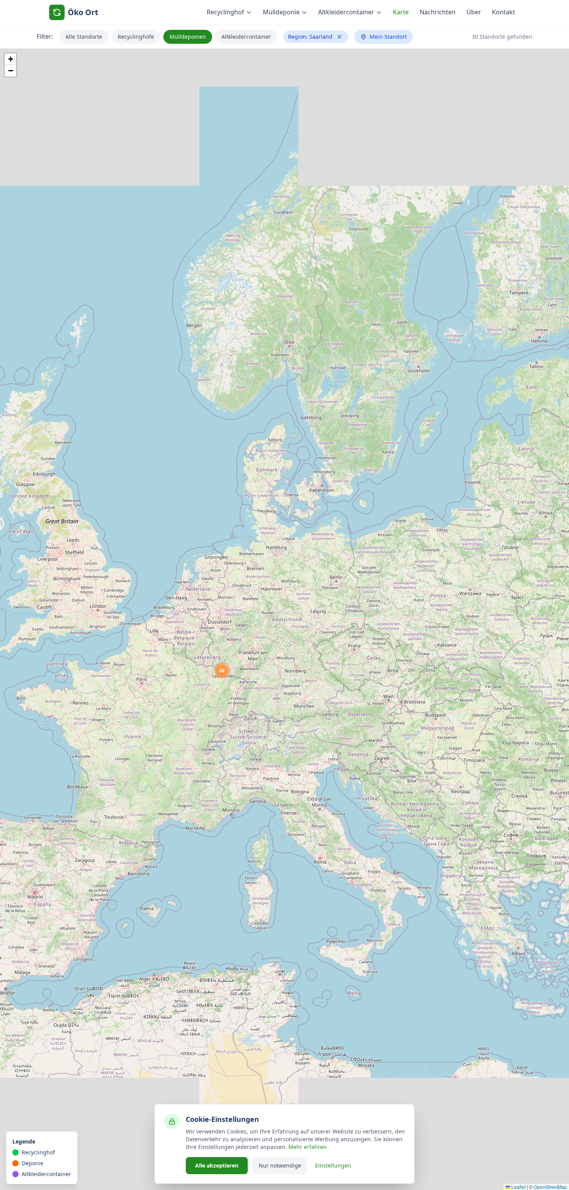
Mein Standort (388, 36)
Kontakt (503, 12)
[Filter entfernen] (339, 37)
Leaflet (518, 1186)
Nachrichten (438, 12)
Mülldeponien (188, 36)
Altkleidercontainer (346, 12)
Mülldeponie (281, 12)
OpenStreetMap (550, 1186)
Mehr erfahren (307, 1147)
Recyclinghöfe (136, 36)
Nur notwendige (280, 1165)
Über (473, 12)
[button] (222, 670)
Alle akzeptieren (216, 1165)
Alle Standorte (83, 36)
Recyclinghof (225, 12)
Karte (401, 12)
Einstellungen (333, 1165)
